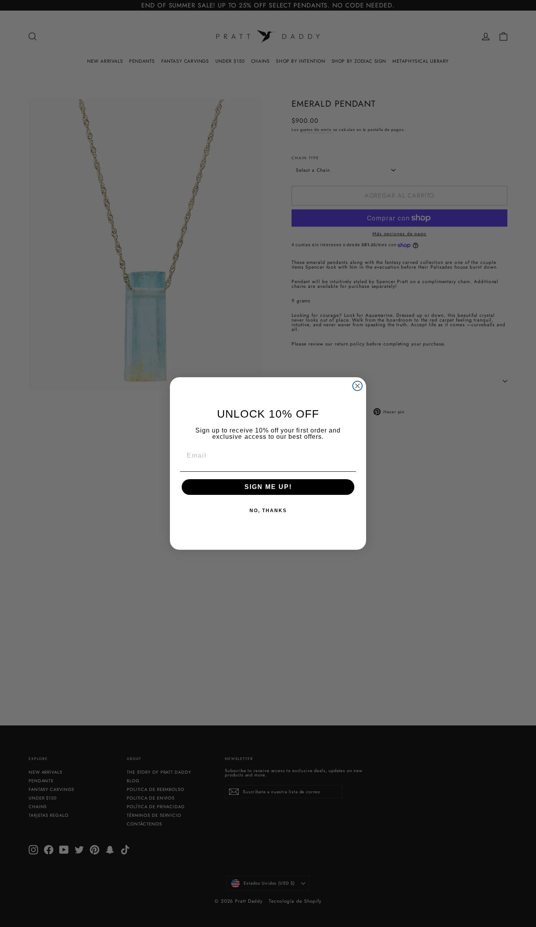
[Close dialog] (357, 386)
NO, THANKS (268, 510)
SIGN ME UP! (268, 486)
